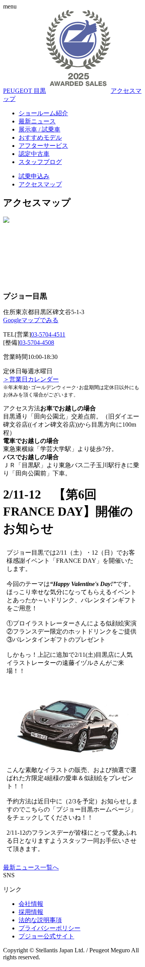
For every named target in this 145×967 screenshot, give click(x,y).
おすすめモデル (40, 137)
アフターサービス (43, 145)
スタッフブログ (40, 162)
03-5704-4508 (36, 342)
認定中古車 (34, 153)
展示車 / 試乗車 (39, 129)
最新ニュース (37, 121)
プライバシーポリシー (49, 928)
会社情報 (31, 903)
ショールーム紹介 (43, 113)
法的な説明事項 (40, 920)
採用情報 (31, 912)
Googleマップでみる (30, 320)
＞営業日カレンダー (31, 379)
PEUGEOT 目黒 (24, 90)
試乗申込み (34, 176)
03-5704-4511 (48, 334)
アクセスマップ (40, 184)
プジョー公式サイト (46, 936)
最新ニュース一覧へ (31, 867)
